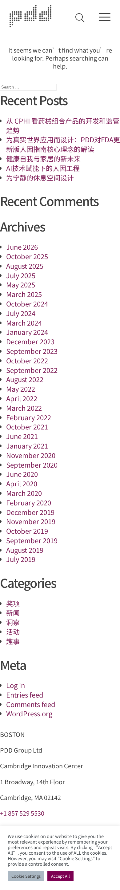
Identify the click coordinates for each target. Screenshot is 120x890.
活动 (13, 631)
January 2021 (27, 445)
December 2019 (30, 512)
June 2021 (22, 436)
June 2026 (22, 246)
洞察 (13, 622)
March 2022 (24, 408)
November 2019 (30, 521)
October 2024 (27, 303)
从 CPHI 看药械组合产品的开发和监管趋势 (62, 125)
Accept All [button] (60, 876)
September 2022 (32, 370)
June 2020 (22, 474)
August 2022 (24, 379)
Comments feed (30, 704)
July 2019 (20, 559)
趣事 (13, 641)
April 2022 (21, 398)
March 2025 (24, 294)
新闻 (13, 612)
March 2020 (24, 493)
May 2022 (20, 389)
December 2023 (30, 341)
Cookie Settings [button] (26, 876)
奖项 (13, 603)
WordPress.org (29, 713)
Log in (15, 685)
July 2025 (20, 275)
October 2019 (27, 531)
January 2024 (27, 332)
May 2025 (20, 284)
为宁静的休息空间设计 (40, 177)
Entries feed (24, 694)
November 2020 (30, 455)
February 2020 (28, 502)
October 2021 (27, 426)
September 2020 (32, 464)
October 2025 (27, 256)
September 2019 (32, 540)
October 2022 (27, 360)
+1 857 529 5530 (22, 813)
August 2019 (24, 550)
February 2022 (28, 417)
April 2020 (21, 483)
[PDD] (30, 24)
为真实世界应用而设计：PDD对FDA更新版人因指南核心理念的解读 (63, 144)
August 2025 (24, 266)
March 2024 (24, 322)
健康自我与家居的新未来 (43, 158)
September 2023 (32, 351)
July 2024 (20, 313)
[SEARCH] (80, 17)
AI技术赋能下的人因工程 (43, 168)
